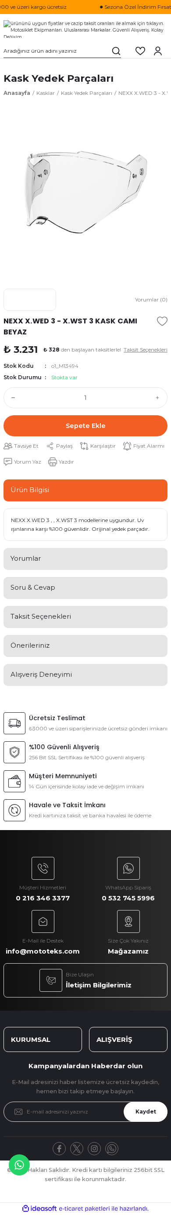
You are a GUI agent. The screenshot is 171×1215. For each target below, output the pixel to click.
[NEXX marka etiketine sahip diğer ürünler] (30, 300)
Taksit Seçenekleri (41, 616)
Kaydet (145, 1111)
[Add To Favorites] (162, 321)
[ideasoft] (39, 1209)
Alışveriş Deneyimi (41, 674)
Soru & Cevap (33, 587)
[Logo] (85, 29)
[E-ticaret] (84, 1208)
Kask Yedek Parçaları (59, 78)
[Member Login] (158, 51)
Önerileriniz (30, 645)
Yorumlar (26, 558)
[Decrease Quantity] (11, 397)
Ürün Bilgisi (30, 490)
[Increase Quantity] (159, 397)
